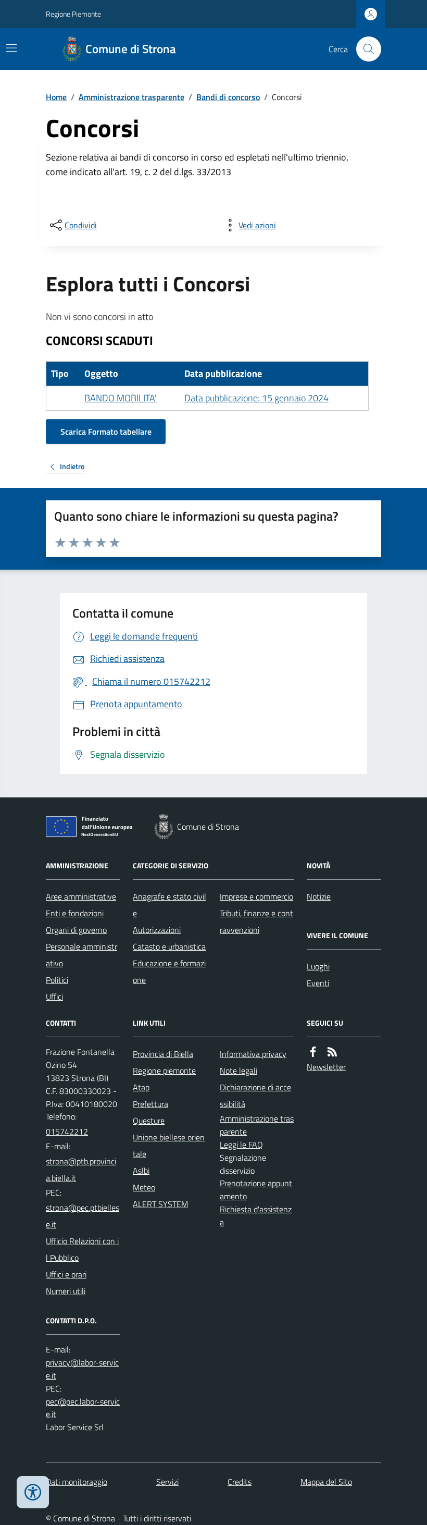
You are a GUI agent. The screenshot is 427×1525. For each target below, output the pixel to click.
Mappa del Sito (326, 1481)
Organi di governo (76, 930)
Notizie (319, 896)
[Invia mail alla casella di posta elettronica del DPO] (83, 1369)
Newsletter (326, 1067)
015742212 (67, 1131)
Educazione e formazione (169, 971)
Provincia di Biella (163, 1054)
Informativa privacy (253, 1054)
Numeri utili (65, 1291)
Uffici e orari (66, 1274)
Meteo (144, 1187)
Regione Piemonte (73, 13)
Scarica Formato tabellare (106, 431)
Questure (149, 1120)
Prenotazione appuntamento (256, 1189)
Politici (57, 980)
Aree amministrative (81, 896)
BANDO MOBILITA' (120, 398)
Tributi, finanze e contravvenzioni (256, 921)
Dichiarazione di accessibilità (255, 1095)
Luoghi (318, 966)
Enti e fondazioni (75, 913)
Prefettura (150, 1104)
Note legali (238, 1070)
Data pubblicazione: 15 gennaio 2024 (256, 398)
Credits (240, 1481)
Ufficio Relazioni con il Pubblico (82, 1249)
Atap (141, 1087)
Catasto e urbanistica (169, 946)
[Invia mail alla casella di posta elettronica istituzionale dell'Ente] (83, 1169)
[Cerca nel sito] (364, 49)
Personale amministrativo (81, 954)
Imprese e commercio (256, 896)
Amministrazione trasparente (131, 97)
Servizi (167, 1481)
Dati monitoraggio (76, 1481)
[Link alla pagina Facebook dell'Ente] (313, 1052)
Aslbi (141, 1170)
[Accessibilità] (32, 1492)
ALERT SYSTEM (160, 1204)
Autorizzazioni (157, 930)
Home (56, 97)
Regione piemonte (164, 1070)
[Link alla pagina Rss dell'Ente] (332, 1052)
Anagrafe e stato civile (169, 904)
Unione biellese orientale (169, 1145)
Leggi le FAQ (241, 1144)
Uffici (54, 996)
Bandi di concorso (228, 97)
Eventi (318, 983)
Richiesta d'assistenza (256, 1215)
